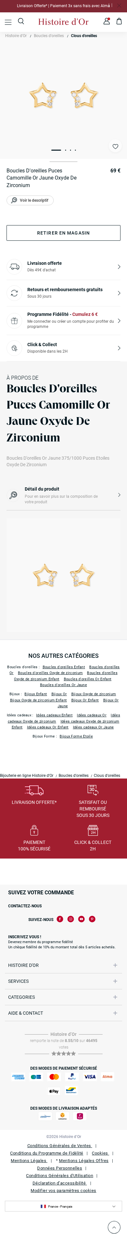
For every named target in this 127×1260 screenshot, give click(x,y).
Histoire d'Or (16, 36)
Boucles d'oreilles (49, 36)
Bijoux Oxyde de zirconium (93, 694)
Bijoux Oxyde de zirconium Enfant (38, 700)
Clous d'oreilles (84, 36)
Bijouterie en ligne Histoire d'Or (26, 775)
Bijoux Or (59, 694)
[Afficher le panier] (119, 22)
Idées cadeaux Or (91, 715)
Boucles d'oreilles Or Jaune (63, 685)
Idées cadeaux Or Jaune (93, 727)
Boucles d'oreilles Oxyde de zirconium (50, 673)
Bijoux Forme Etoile (76, 736)
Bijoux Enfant (35, 694)
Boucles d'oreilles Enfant (64, 667)
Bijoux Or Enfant (85, 700)
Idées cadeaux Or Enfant (48, 727)
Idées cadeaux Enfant (54, 715)
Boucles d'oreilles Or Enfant (87, 679)
